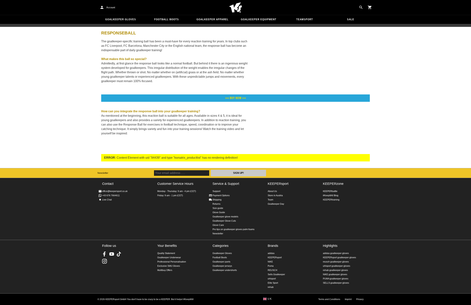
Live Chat (107, 199)
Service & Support (226, 184)
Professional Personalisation (171, 261)
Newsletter (103, 173)
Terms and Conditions (329, 299)
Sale (350, 19)
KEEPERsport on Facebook (104, 254)
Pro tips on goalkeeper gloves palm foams (233, 229)
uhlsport (272, 278)
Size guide (218, 208)
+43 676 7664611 (111, 195)
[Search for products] (361, 7)
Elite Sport (273, 283)
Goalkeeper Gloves (120, 19)
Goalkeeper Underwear (169, 257)
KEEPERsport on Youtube (111, 254)
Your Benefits (167, 246)
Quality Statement (166, 253)
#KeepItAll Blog (330, 195)
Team (270, 199)
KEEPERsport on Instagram (104, 261)
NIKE (270, 261)
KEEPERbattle (330, 191)
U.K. (270, 299)
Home (235, 7)
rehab (271, 287)
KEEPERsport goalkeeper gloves (339, 257)
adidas (271, 253)
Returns (216, 204)
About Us (272, 191)
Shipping (217, 199)
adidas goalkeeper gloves (336, 253)
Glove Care (218, 225)
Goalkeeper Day (276, 204)
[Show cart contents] (369, 7)
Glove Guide (219, 212)
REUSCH (272, 270)
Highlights (330, 246)
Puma (271, 266)
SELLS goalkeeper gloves (336, 283)
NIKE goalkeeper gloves (335, 274)
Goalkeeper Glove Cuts (224, 221)
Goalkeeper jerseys (222, 266)
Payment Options (221, 195)
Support (216, 191)
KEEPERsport (278, 184)
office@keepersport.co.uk (115, 191)
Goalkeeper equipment (258, 19)
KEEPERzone (333, 184)
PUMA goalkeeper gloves (335, 278)
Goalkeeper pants (221, 261)
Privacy (360, 299)
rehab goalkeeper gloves (335, 270)
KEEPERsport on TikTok (118, 254)
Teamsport (304, 19)
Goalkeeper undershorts (225, 270)
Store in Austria (275, 195)
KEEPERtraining (331, 199)
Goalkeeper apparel (212, 19)
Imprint (348, 299)
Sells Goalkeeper (276, 274)
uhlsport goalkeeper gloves (336, 266)
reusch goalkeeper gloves (336, 261)
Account (110, 7)
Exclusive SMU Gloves (168, 266)
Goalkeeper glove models (225, 216)
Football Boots (166, 19)
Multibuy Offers (164, 270)
